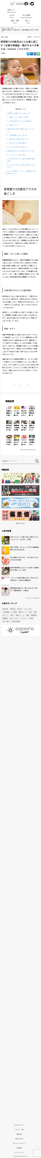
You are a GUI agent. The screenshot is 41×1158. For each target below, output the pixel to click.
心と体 (11, 16)
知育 (35, 612)
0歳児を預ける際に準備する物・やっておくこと (20, 130)
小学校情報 (5, 612)
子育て (12, 615)
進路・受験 (15, 21)
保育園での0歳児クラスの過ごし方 (17, 113)
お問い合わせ (19, 1139)
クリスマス (23, 618)
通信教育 (34, 615)
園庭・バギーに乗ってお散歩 (17, 117)
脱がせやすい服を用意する (16, 143)
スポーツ (5, 615)
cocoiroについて (19, 1125)
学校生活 (12, 609)
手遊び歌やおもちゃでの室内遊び (19, 121)
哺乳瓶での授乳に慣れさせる (17, 139)
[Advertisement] (20, 660)
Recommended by (25, 449)
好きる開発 (26, 16)
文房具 (31, 618)
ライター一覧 (19, 1129)
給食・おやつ (12, 125)
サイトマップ (19, 1152)
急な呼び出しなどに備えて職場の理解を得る (20, 160)
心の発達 (14, 612)
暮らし (28, 21)
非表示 (23, 109)
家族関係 (5, 618)
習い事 (19, 609)
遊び (30, 612)
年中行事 (5, 609)
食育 (27, 615)
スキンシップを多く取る (16, 155)
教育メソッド (23, 612)
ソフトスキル (28, 609)
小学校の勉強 (15, 621)
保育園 (3, 53)
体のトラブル (14, 618)
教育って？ (11, 11)
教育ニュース (20, 615)
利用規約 (19, 1148)
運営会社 (19, 1134)
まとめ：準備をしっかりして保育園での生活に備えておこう (20, 172)
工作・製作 (5, 621)
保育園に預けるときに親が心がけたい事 (19, 151)
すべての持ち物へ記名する (16, 147)
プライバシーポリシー (19, 1143)
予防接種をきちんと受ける (16, 135)
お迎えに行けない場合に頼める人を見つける (20, 166)
